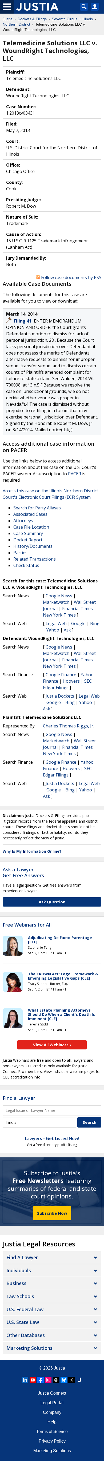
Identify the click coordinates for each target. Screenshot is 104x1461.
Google (78, 623)
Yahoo (52, 630)
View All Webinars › (52, 1044)
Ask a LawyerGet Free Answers (23, 872)
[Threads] (56, 1380)
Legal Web (56, 623)
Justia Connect (52, 1393)
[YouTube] (33, 1380)
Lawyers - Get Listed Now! (52, 1138)
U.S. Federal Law (24, 1309)
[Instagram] (48, 1380)
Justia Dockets (60, 696)
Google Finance (61, 675)
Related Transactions (34, 559)
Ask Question (52, 901)
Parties (20, 553)
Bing (94, 623)
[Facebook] (40, 1380)
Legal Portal (52, 1402)
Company (52, 1412)
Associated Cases (30, 514)
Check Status (26, 565)
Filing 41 (23, 321)
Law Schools (20, 1296)
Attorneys (23, 521)
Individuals (18, 1270)
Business (16, 1283)
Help (52, 1422)
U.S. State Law (22, 1322)
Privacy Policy (52, 1441)
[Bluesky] (64, 1380)
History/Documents (33, 546)
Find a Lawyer (19, 1098)
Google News (59, 596)
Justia (59, 1368)
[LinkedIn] (25, 1380)
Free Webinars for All (27, 925)
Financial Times (77, 608)
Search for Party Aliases (37, 508)
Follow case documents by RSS (70, 277)
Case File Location (31, 527)
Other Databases (25, 1335)
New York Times (59, 615)
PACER (74, 474)
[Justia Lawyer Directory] (79, 1380)
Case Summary (28, 533)
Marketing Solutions (29, 1348)
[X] (71, 1380)
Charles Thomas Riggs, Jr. (68, 726)
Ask (67, 630)
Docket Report (27, 540)
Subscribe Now (52, 1213)
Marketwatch (56, 602)
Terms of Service (52, 1431)
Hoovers (71, 681)
